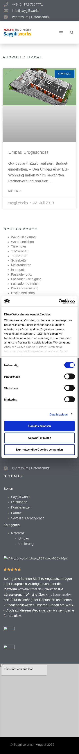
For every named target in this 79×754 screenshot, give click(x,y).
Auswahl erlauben (39, 437)
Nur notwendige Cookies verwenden (39, 449)
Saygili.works (20, 497)
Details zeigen (58, 414)
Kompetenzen (21, 507)
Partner (16, 513)
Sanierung (25, 544)
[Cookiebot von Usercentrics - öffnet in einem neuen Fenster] (59, 301)
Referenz (17, 533)
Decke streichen (23, 293)
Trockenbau (19, 251)
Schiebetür (19, 260)
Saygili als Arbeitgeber (27, 518)
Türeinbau (18, 246)
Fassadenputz (21, 274)
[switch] (69, 376)
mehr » (15, 191)
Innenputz (18, 270)
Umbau (23, 538)
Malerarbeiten (21, 265)
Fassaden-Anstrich (25, 284)
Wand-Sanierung (23, 237)
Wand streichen (22, 242)
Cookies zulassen (39, 425)
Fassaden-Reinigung (26, 279)
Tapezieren (19, 256)
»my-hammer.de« (31, 589)
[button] (61, 32)
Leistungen (19, 502)
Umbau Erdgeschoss (28, 152)
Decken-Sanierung (24, 288)
